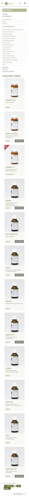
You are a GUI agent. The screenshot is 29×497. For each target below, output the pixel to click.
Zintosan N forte (11, 100)
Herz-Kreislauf (6, 53)
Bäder (3, 21)
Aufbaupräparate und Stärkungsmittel (12, 29)
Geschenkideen (6, 16)
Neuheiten (5, 67)
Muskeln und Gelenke (8, 31)
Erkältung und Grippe (8, 51)
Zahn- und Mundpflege (8, 55)
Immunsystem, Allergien (9, 38)
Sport (3, 64)
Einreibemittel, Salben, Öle (9, 57)
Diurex (7, 435)
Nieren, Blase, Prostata (8, 44)
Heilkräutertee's (6, 49)
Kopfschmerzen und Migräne (10, 60)
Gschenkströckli (6, 19)
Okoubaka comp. (10, 335)
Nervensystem (6, 42)
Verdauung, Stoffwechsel (9, 36)
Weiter (7, 488)
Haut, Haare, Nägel (7, 34)
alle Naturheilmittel (8, 26)
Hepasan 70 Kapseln (11, 134)
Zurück (8, 486)
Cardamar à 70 (10, 167)
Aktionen (5, 14)
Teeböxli (4, 23)
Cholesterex (9, 402)
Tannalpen (9, 301)
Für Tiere (5, 69)
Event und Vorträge (8, 71)
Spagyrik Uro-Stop (11, 469)
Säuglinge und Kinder (8, 40)
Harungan (8, 201)
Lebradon (8, 368)
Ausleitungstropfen (11, 234)
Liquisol (8, 268)
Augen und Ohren (7, 62)
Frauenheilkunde (7, 47)
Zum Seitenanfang (19, 494)
